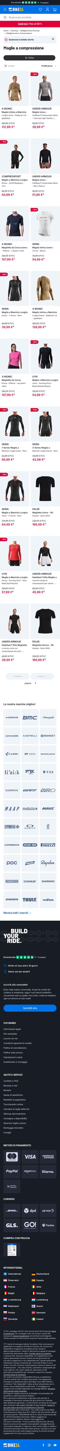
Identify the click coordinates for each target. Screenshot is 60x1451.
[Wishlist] (40, 9)
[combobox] (36, 66)
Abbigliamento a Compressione (19, 33)
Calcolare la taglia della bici (16, 1109)
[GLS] (11, 1225)
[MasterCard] (11, 1157)
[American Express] (48, 1157)
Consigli (7, 1132)
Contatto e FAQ (10, 1081)
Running (14, 30)
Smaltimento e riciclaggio (15, 1062)
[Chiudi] (53, 39)
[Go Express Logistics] (30, 1225)
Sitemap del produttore (14, 1113)
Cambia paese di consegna (40, 1353)
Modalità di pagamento (14, 1099)
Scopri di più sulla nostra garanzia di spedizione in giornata (29, 1406)
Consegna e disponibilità (15, 1118)
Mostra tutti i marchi (15, 912)
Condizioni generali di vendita (17, 1043)
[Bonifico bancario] (11, 1186)
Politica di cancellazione (14, 1048)
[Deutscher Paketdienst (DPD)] (30, 1210)
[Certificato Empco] (11, 1249)
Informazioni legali (12, 1029)
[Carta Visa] (30, 1157)
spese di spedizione (21, 1336)
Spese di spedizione (13, 1095)
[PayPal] (11, 1171)
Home (5, 30)
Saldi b (21, 23)
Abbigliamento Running (29, 30)
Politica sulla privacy (13, 1052)
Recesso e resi (10, 1085)
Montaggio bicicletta (13, 1128)
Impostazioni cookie (12, 1057)
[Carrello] (55, 9)
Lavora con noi (10, 1038)
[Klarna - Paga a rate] (48, 1171)
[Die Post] (48, 1210)
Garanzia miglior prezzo (14, 1123)
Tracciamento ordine (13, 1104)
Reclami (7, 1090)
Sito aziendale (10, 1033)
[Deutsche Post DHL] (11, 1210)
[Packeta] (48, 1225)
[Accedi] (47, 9)
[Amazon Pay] (30, 1171)
